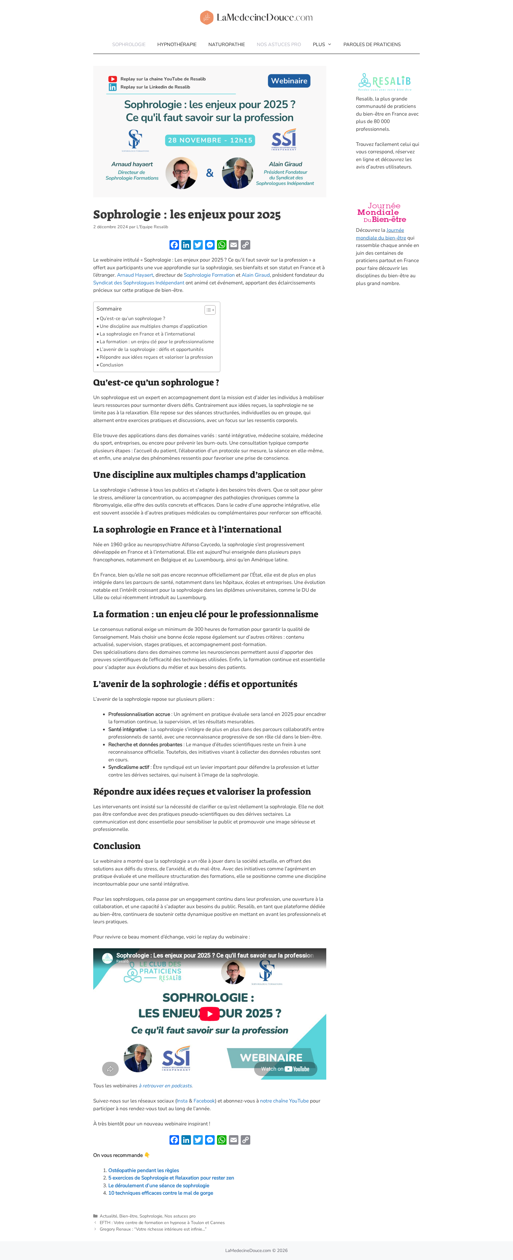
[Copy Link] (245, 245)
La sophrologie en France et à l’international (147, 334)
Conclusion (111, 365)
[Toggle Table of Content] (207, 310)
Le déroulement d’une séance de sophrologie (158, 1185)
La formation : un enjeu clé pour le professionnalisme (157, 341)
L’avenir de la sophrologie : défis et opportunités (152, 349)
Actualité (108, 1216)
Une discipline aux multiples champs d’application (153, 326)
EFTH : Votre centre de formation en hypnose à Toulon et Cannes (162, 1223)
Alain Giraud (256, 275)
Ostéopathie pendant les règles (143, 1170)
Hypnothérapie (177, 44)
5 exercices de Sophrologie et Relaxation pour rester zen (171, 1177)
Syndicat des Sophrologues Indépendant (139, 282)
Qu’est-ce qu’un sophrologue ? (132, 318)
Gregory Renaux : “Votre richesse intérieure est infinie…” (153, 1229)
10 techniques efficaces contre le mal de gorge (160, 1193)
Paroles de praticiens (372, 44)
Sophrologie (128, 44)
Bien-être (128, 1216)
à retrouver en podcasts (165, 1085)
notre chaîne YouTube (284, 1100)
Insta (182, 1100)
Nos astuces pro (279, 44)
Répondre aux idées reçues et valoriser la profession (156, 357)
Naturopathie (226, 44)
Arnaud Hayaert (135, 275)
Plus (319, 44)
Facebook (204, 1100)
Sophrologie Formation (209, 275)
